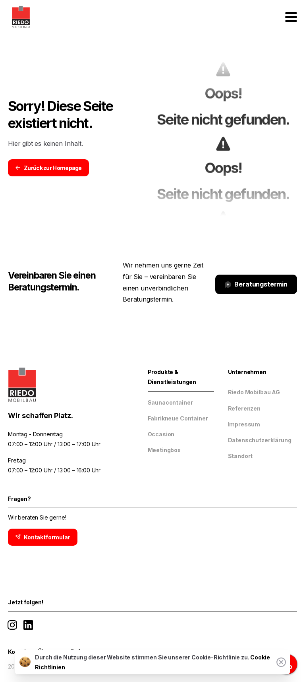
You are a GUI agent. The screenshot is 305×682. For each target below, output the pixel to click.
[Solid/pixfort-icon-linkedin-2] (28, 624)
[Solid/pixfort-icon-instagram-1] (12, 624)
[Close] (281, 662)
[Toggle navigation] (291, 17)
